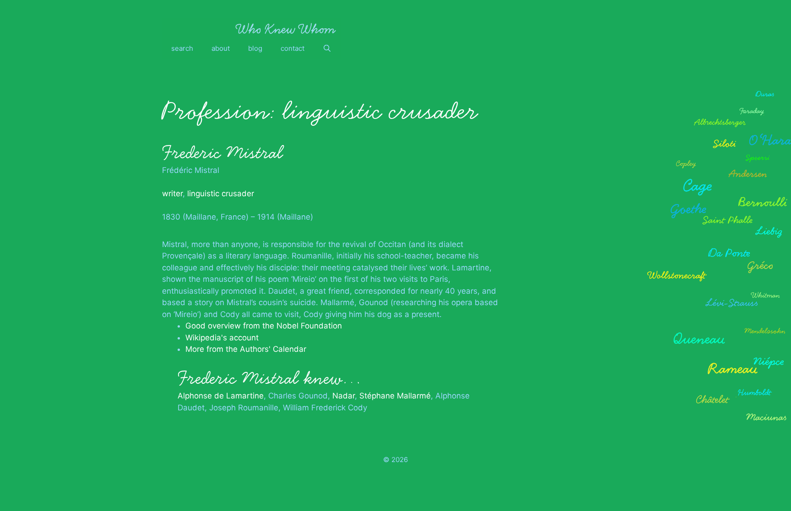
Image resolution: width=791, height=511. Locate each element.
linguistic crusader (220, 193)
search (182, 48)
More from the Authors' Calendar (245, 349)
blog (255, 48)
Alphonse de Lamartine (221, 395)
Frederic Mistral (222, 153)
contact (292, 48)
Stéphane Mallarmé (395, 395)
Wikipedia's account (222, 337)
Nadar (343, 395)
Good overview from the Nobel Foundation (263, 325)
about (220, 48)
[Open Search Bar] (327, 48)
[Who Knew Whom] (286, 28)
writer (172, 193)
